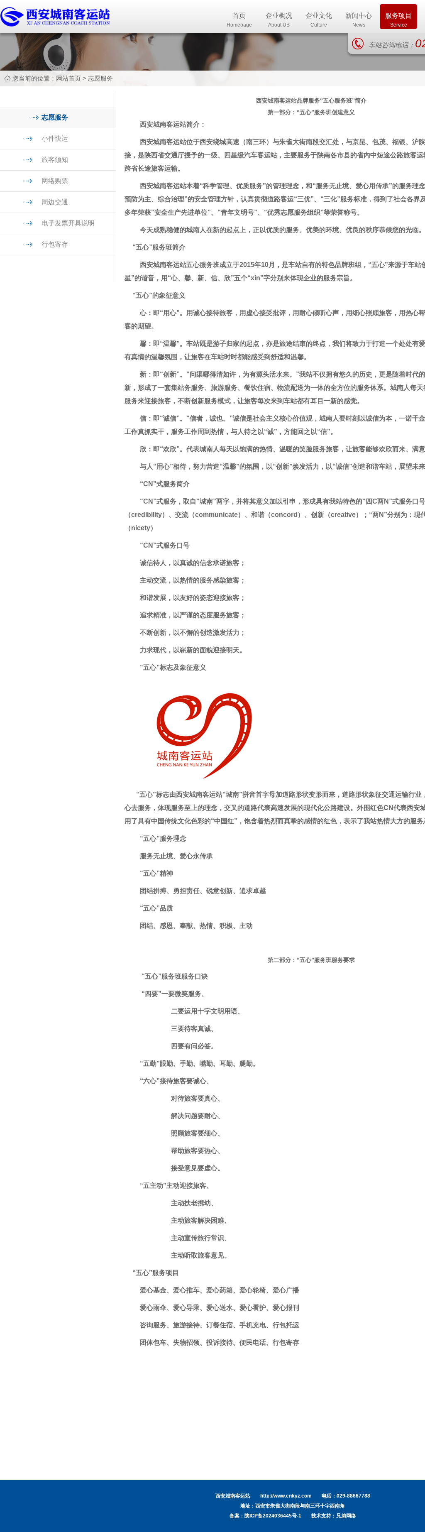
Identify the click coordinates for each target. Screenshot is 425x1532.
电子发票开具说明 (68, 223)
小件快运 (55, 138)
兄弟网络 (346, 1516)
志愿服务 (100, 78)
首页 (239, 20)
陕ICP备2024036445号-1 (272, 1516)
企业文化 (318, 20)
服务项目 (398, 20)
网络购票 (55, 180)
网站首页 (68, 78)
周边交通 (55, 202)
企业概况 (279, 20)
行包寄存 (55, 244)
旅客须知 (55, 159)
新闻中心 (358, 20)
